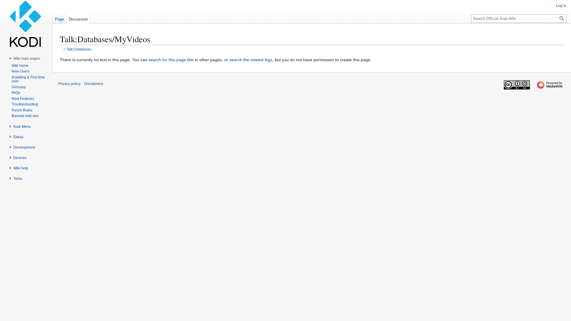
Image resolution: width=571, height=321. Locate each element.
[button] (26, 58)
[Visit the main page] (26, 24)
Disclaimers (93, 84)
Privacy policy (69, 84)
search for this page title (171, 59)
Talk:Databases (78, 49)
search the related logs (250, 59)
